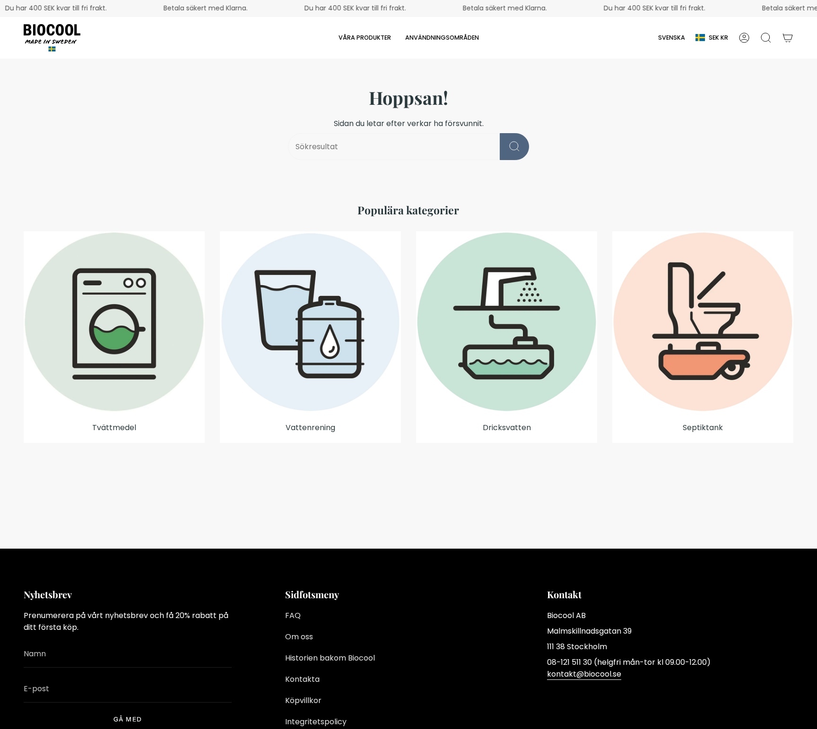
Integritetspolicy (316, 721)
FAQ (293, 615)
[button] (364, 37)
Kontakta (302, 679)
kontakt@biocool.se (584, 674)
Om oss (299, 636)
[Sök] (514, 146)
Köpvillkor (303, 700)
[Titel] (788, 38)
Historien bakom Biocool (330, 658)
